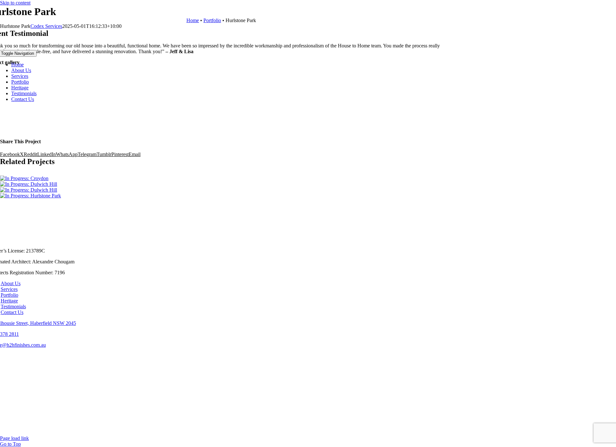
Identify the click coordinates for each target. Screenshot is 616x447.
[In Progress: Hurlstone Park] (30, 195)
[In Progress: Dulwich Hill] (28, 190)
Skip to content (15, 2)
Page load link (14, 438)
